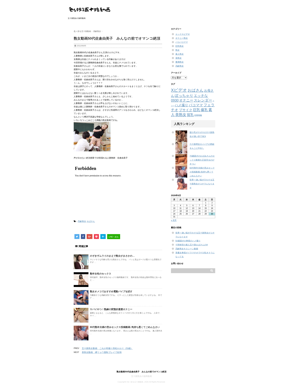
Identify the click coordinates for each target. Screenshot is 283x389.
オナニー (186, 100)
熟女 (177, 50)
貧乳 (190, 115)
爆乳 (204, 110)
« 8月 (174, 220)
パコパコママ (181, 42)
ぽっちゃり (184, 95)
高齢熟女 (82, 221)
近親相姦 (198, 115)
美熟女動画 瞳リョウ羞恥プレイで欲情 (102, 352)
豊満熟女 (179, 62)
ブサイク (185, 110)
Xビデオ (179, 90)
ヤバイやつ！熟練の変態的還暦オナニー (111, 309)
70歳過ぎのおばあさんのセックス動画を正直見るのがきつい (202, 160)
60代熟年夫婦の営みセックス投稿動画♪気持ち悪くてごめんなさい (125, 327)
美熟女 (178, 58)
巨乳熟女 (179, 46)
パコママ (196, 105)
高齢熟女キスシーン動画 (186, 249)
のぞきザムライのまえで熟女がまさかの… (112, 256)
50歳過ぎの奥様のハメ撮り (187, 241)
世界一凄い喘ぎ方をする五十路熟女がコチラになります (202, 184)
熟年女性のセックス (100, 273)
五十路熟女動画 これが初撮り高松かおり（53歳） (107, 348)
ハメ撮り (181, 105)
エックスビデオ (182, 34)
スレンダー (203, 100)
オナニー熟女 (181, 38)
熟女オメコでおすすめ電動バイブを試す (111, 291)
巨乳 (196, 110)
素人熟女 (179, 54)
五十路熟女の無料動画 (141, 376)
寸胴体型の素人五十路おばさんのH (191, 245)
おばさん (91, 221)
